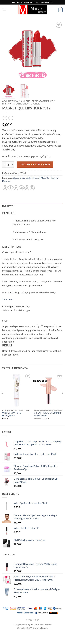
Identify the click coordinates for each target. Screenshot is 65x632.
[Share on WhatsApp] (5, 187)
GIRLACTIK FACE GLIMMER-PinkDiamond (48, 414)
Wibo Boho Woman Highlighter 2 (11, 414)
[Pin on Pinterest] (26, 187)
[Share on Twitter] (15, 187)
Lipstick (6, 104)
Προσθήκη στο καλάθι (35, 164)
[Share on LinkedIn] (32, 187)
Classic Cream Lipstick (27, 104)
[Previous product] (10, 118)
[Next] (57, 51)
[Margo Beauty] (32, 10)
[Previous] (7, 51)
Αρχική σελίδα (10, 101)
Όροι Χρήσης (32, 620)
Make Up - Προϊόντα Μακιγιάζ (37, 101)
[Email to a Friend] (21, 187)
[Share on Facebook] (10, 187)
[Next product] (5, 118)
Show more (8, 299)
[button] (4, 9)
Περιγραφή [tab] (8, 206)
